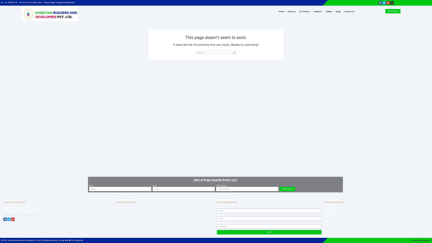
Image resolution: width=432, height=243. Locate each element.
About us (291, 11)
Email (154, 186)
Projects (317, 11)
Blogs (338, 11)
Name (91, 186)
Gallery (329, 11)
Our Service (304, 11)
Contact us (349, 11)
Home (281, 11)
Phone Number (221, 186)
